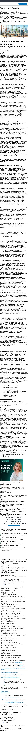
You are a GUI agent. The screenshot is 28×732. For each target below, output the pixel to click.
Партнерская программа (16, 664)
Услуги (2, 17)
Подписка (15, 660)
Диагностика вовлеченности (13, 610)
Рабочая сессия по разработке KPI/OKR (12, 596)
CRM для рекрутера (6, 637)
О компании (8, 588)
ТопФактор (6, 676)
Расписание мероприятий (11, 17)
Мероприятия (5, 664)
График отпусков (20, 626)
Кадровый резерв (6, 620)
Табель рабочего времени (8, 632)
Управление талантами (21, 11)
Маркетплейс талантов (7, 640)
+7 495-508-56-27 (22, 1)
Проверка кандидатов (7, 645)
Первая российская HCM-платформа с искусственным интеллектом (10, 15)
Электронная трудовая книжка (9, 633)
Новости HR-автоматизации (8, 572)
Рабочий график (5, 628)
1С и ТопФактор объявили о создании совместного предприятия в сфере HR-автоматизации (13, 508)
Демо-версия (22, 660)
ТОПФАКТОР (7, 687)
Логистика (4, 657)
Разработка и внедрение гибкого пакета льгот (13, 601)
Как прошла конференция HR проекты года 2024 (13, 514)
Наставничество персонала (8, 621)
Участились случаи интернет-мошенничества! (12, 501)
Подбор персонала (13, 13)
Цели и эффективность (7, 614)
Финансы (9, 655)
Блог (19, 17)
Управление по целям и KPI (7, 11)
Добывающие (5, 658)
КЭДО (2, 610)
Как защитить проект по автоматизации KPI (11, 482)
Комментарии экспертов (7, 575)
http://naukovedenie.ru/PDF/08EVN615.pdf (11, 437)
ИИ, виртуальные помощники (9, 642)
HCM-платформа (18, 605)
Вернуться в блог (4, 456)
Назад (1, 23)
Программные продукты (7, 662)
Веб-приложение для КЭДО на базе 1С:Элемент (13, 511)
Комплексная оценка (20, 614)
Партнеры (15, 588)
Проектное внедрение (7, 653)
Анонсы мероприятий (6, 574)
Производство (17, 655)
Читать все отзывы (5, 550)
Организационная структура (8, 647)
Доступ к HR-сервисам (17, 628)
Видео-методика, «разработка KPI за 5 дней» (13, 598)
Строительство (17, 657)
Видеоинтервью (5, 643)
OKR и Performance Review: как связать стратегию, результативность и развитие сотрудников (13, 496)
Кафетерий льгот (23, 13)
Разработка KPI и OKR (7, 592)
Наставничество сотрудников (9, 625)
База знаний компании (7, 649)
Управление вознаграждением (9, 616)
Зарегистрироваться (5, 484)
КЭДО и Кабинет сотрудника (7, 12)
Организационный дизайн (19, 635)
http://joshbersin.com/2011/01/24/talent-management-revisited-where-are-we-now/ (13, 453)
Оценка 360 (4, 603)
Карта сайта (4, 587)
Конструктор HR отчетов (17, 643)
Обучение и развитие (7, 618)
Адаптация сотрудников (7, 623)
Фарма (10, 657)
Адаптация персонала (20, 618)
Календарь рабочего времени (9, 630)
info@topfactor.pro (5, 565)
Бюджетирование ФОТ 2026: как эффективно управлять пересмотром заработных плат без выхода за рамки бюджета (12, 489)
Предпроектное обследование (9, 652)
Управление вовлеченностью (9, 638)
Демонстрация (10, 20)
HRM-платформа (16, 611)
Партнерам (24, 17)
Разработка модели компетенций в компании (13, 599)
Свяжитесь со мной (19, 20)
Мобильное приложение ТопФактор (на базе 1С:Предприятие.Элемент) (12, 505)
